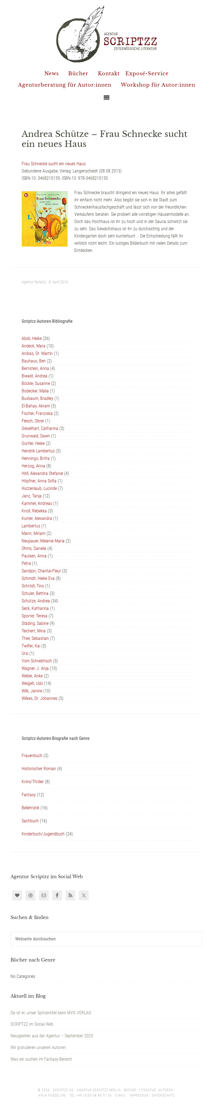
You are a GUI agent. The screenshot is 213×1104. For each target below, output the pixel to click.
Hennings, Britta (36, 458)
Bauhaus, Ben (34, 361)
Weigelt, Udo (32, 683)
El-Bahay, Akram (36, 406)
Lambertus (31, 526)
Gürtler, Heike (33, 443)
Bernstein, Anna (35, 368)
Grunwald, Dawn (36, 436)
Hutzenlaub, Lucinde (39, 488)
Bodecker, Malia (35, 391)
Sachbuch (30, 820)
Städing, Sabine (35, 623)
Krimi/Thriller (33, 781)
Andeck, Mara (33, 346)
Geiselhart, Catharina (40, 428)
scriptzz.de (63, 1090)
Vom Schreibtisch (37, 661)
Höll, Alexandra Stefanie (42, 473)
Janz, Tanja (32, 496)
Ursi (25, 653)
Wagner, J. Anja (35, 668)
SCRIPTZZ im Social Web (32, 1024)
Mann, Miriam (33, 533)
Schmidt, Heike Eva (38, 578)
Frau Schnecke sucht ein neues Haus (54, 163)
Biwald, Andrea (34, 376)
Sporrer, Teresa (34, 616)
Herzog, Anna (33, 466)
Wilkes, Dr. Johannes (39, 698)
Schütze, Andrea (36, 601)
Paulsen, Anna (34, 556)
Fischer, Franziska (37, 413)
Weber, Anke (32, 676)
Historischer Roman (39, 768)
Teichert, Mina (34, 631)
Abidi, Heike (32, 338)
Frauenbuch (32, 755)
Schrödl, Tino (33, 586)
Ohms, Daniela (34, 548)
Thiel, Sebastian (35, 638)
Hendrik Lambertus (38, 451)
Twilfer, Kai (31, 646)
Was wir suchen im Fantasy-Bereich (41, 1059)
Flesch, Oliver (33, 421)
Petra (26, 563)
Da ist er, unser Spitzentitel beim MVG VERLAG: (51, 1012)
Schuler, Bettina (35, 593)
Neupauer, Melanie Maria (43, 541)
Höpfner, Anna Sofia (39, 481)
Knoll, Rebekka (34, 511)
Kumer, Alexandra (37, 518)
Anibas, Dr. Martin (37, 353)
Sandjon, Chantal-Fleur (41, 571)
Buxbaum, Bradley (37, 398)
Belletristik (30, 807)
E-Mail (120, 1095)
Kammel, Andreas (37, 503)
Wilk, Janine (32, 691)
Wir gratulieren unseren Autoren (38, 1047)
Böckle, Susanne (36, 383)
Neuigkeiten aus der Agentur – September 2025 (52, 1035)
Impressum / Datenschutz (152, 1095)
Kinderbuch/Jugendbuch (43, 834)
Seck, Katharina (35, 608)
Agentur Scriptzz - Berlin (106, 33)
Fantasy (29, 794)
